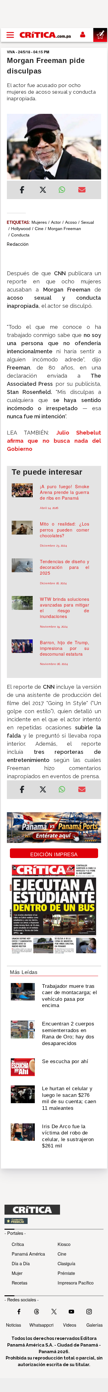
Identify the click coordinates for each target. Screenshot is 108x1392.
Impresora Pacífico (76, 1282)
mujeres (39, 222)
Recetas (19, 1282)
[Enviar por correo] (82, 190)
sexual (87, 222)
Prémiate (66, 1273)
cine (39, 228)
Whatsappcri (41, 1325)
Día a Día (21, 1263)
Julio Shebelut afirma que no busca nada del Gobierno (54, 440)
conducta (20, 235)
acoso (71, 222)
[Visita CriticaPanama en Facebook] (19, 1311)
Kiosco (64, 1244)
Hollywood (21, 228)
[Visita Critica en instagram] (89, 1311)
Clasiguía (66, 1263)
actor (56, 222)
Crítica (18, 1244)
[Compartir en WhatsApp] (64, 188)
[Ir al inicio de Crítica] (46, 35)
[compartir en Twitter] (42, 190)
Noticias (13, 1325)
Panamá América (28, 1253)
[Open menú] (10, 34)
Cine (62, 1253)
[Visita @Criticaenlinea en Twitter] (36, 1311)
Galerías (94, 1325)
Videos (69, 1325)
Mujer (17, 1273)
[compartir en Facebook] (22, 190)
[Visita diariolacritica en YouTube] (71, 1311)
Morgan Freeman (64, 228)
